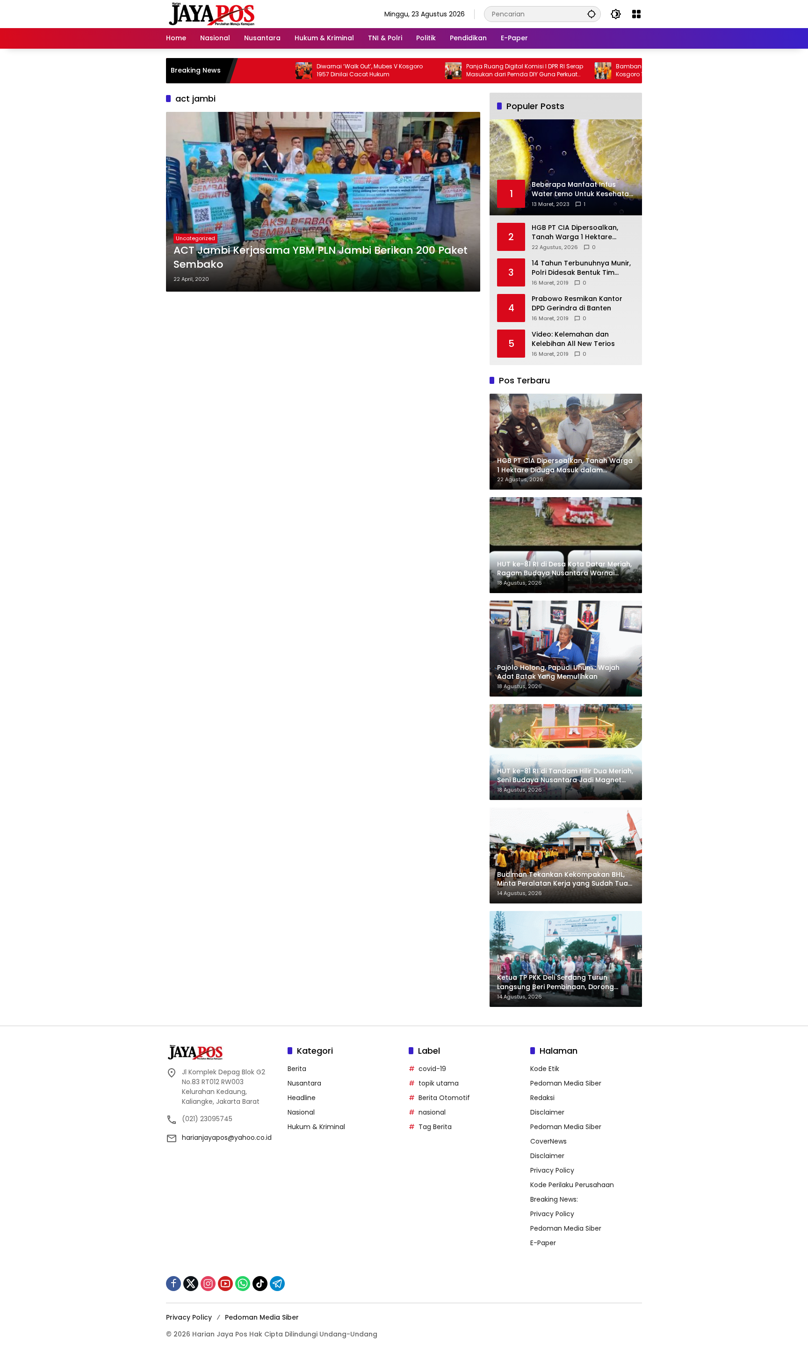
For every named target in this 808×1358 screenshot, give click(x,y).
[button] (591, 14)
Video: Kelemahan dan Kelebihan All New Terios (573, 339)
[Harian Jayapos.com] (212, 13)
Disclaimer (547, 1112)
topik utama (438, 1083)
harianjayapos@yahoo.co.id (227, 1137)
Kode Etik (544, 1068)
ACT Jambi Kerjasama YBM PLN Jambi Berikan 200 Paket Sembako (320, 257)
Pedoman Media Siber (565, 1083)
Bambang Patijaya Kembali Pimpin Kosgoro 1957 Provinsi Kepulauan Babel (616, 70)
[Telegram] (277, 1283)
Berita (297, 1068)
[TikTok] (259, 1283)
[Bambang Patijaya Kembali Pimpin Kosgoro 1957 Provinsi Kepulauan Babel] (548, 70)
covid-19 (432, 1068)
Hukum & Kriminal (316, 1126)
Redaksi (542, 1097)
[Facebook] (173, 1283)
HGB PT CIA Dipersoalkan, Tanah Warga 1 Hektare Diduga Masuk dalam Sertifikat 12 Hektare (575, 232)
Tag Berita (435, 1126)
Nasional (301, 1112)
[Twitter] (190, 1283)
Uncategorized (195, 238)
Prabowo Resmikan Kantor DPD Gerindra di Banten (577, 303)
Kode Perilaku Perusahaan (572, 1184)
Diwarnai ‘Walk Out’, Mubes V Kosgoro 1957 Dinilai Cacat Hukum (315, 70)
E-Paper (543, 1243)
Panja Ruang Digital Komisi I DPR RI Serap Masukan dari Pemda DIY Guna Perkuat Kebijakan (469, 71)
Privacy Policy (552, 1170)
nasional (432, 1112)
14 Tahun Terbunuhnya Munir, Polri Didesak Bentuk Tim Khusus (581, 268)
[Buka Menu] (636, 14)
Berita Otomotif (444, 1097)
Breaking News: (554, 1199)
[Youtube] (225, 1283)
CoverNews (548, 1141)
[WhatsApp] (242, 1283)
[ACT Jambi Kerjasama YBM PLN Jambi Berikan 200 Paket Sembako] (323, 202)
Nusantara (304, 1083)
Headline (302, 1097)
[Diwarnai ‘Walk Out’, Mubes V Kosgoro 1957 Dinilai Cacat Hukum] (248, 70)
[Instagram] (208, 1283)
